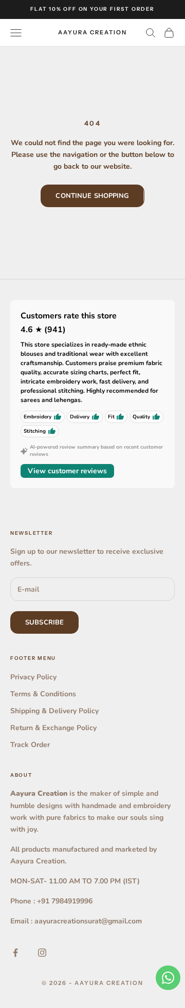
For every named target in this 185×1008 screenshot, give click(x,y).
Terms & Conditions (43, 694)
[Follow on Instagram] (42, 952)
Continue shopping (92, 195)
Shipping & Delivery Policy (54, 711)
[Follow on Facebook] (15, 952)
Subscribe (44, 622)
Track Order (30, 745)
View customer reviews (67, 471)
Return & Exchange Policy (53, 728)
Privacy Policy (33, 677)
